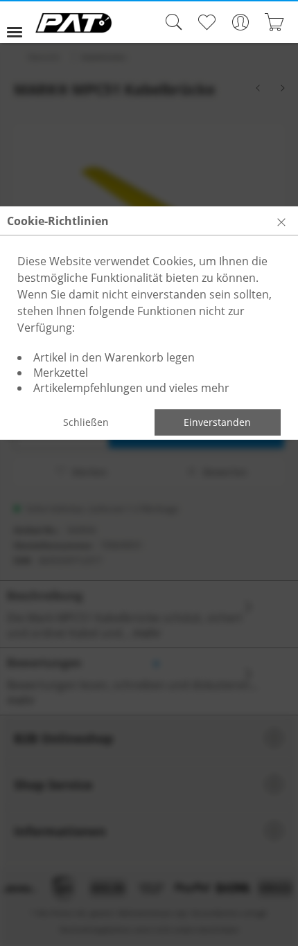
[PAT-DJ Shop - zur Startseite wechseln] (73, 22)
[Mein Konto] (240, 22)
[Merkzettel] (206, 22)
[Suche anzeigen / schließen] (170, 22)
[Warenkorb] (274, 22)
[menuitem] (20, 22)
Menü (20, 22)
